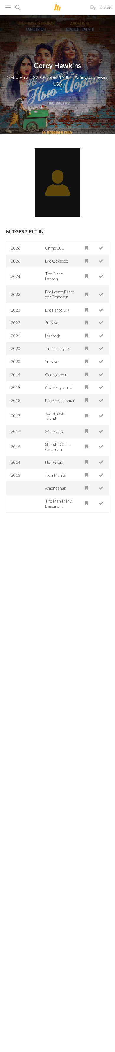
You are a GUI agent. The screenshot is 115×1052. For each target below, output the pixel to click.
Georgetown (56, 374)
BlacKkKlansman (60, 400)
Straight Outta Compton (58, 447)
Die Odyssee (56, 260)
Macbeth (52, 335)
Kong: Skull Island (55, 416)
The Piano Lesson (54, 276)
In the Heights (57, 348)
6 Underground (58, 387)
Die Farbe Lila (57, 309)
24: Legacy (54, 431)
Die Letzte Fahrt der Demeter (59, 294)
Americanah (55, 487)
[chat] (93, 7)
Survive (51, 322)
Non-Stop (53, 462)
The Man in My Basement (58, 503)
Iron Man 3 (55, 475)
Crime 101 (54, 247)
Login (106, 7)
